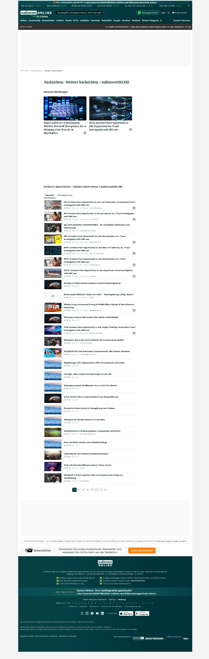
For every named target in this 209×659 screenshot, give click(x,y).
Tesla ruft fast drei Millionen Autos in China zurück (87, 465)
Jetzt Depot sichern (65, 592)
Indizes (60, 20)
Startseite (24, 71)
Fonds (68, 20)
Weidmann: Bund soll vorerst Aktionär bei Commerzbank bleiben (94, 340)
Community (34, 20)
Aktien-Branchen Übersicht (95, 599)
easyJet (93, 276)
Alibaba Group (95, 310)
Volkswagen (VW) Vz (88, 354)
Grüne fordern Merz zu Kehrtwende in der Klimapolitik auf (91, 397)
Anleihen (84, 20)
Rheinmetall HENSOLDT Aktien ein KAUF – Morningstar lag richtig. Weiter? (99, 294)
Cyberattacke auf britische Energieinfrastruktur (86, 454)
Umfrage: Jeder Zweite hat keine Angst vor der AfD (87, 374)
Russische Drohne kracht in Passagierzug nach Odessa (89, 408)
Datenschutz (94, 606)
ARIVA (87, 622)
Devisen (126, 20)
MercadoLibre (95, 242)
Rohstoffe (107, 20)
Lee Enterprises (96, 208)
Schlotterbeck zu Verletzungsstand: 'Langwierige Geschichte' (92, 431)
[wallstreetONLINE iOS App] (126, 615)
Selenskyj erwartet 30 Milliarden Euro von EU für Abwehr (90, 385)
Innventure (94, 219)
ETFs (75, 20)
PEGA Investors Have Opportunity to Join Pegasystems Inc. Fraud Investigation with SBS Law (108, 126)
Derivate (95, 20)
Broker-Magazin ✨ (152, 20)
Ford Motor (84, 481)
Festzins (136, 20)
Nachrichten (48, 20)
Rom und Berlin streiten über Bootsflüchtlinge (85, 442)
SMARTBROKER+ (138, 581)
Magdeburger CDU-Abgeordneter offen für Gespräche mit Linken (94, 363)
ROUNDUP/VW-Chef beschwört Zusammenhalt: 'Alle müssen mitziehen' (97, 351)
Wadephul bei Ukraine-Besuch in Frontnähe (84, 419)
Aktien (23, 20)
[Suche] (104, 13)
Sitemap (112, 599)
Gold (92, 297)
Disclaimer (83, 606)
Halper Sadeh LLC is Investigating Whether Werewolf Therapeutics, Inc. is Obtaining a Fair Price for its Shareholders (65, 128)
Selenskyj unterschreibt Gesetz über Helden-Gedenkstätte (91, 317)
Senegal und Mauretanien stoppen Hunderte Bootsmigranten (92, 283)
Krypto (116, 20)
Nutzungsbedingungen (133, 606)
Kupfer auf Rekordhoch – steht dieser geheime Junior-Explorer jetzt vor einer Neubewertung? (131, 27)
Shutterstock (95, 265)
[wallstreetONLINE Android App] (142, 615)
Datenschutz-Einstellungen (111, 606)
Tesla (82, 468)
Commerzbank (86, 343)
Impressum (73, 606)
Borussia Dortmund (88, 231)
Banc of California (97, 254)
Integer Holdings (96, 333)
